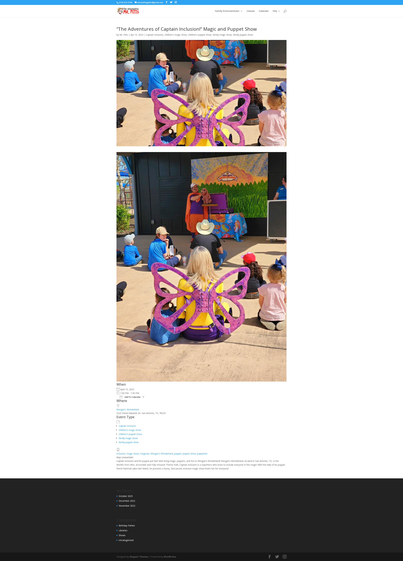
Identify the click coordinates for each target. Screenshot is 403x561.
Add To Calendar (132, 397)
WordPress (170, 556)
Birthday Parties (127, 525)
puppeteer (202, 453)
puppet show (189, 453)
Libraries (123, 530)
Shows (122, 535)
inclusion (120, 453)
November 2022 (127, 505)
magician (144, 453)
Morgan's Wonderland (127, 409)
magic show (133, 453)
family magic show (222, 34)
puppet (177, 453)
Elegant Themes (139, 556)
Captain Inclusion (154, 34)
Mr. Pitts (123, 34)
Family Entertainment (227, 11)
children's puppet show (199, 34)
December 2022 (127, 500)
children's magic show (176, 34)
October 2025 (126, 496)
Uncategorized (126, 540)
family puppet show (243, 34)
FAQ (275, 11)
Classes (251, 11)
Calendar (264, 11)
